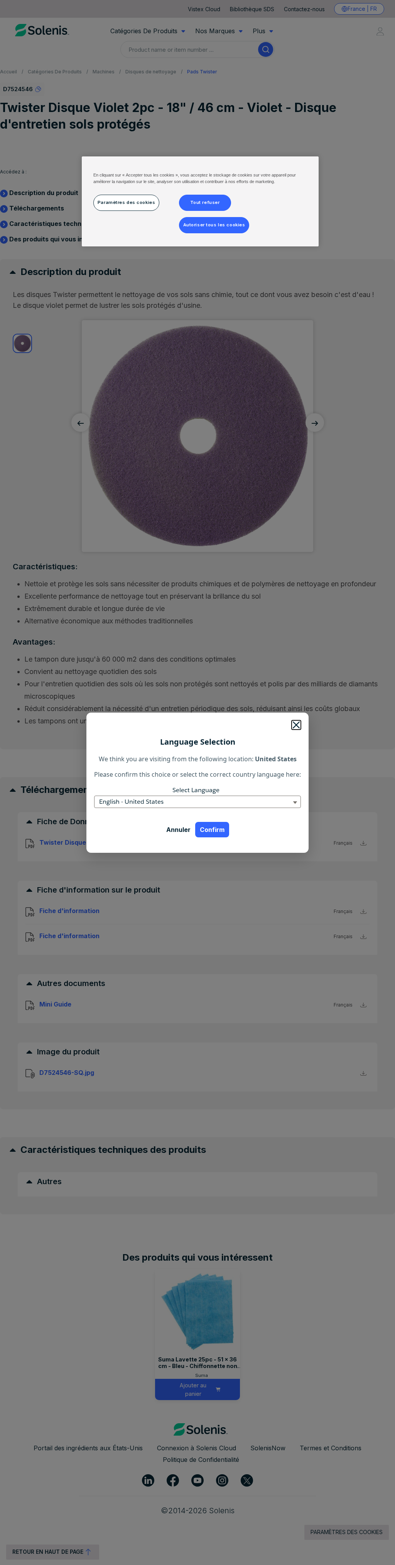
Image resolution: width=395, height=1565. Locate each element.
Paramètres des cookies (126, 202)
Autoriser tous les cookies (214, 224)
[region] (200, 201)
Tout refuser (205, 202)
